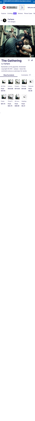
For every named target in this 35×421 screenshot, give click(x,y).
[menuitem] (3, 13)
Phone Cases (28, 13)
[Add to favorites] (28, 60)
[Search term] (22, 7)
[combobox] (21, 7)
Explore (3, 13)
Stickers (20, 13)
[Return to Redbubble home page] (10, 7)
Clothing (11, 13)
